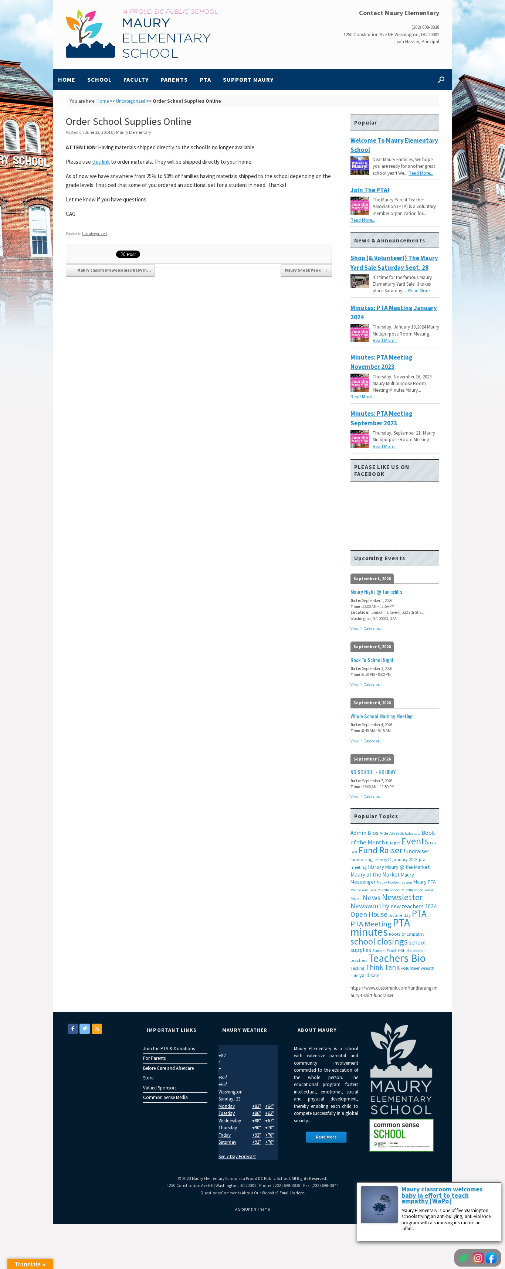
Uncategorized (130, 101)
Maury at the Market (375, 874)
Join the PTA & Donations (169, 1048)
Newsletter (402, 897)
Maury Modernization (394, 882)
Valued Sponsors (159, 1088)
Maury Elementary (133, 132)
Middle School (388, 890)
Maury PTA (424, 881)
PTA (205, 79)
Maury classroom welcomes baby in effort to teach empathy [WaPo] (441, 1195)
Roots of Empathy (406, 934)
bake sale (412, 833)
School (99, 79)
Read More (326, 1137)
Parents (174, 79)
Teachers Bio (397, 958)
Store (148, 1078)
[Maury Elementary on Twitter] (84, 1029)
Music (356, 898)
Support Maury (248, 79)
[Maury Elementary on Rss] (97, 1029)
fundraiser (416, 851)
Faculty (136, 79)
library (376, 866)
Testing (357, 968)
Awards (396, 833)
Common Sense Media (165, 1097)
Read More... (421, 173)
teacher (419, 950)
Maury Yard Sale (363, 890)
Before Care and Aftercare (168, 1068)
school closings (379, 941)
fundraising (361, 859)
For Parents (154, 1058)
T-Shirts (404, 950)
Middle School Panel (417, 890)
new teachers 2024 (413, 906)
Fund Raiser (380, 850)
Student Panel (384, 950)
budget (393, 843)
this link (101, 161)
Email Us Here (291, 1192)
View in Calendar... (366, 628)
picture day (400, 915)
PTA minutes (380, 927)
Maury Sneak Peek (306, 270)
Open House (368, 914)
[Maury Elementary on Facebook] (73, 1029)
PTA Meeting (371, 924)
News (372, 897)
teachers (358, 960)
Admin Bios (364, 832)
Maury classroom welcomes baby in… (110, 270)
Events (415, 841)
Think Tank (383, 967)
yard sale (369, 975)
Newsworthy (369, 905)
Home (66, 79)
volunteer (410, 968)
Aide (384, 833)
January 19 (383, 859)
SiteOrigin (247, 1209)
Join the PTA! (369, 190)
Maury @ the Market (407, 867)
